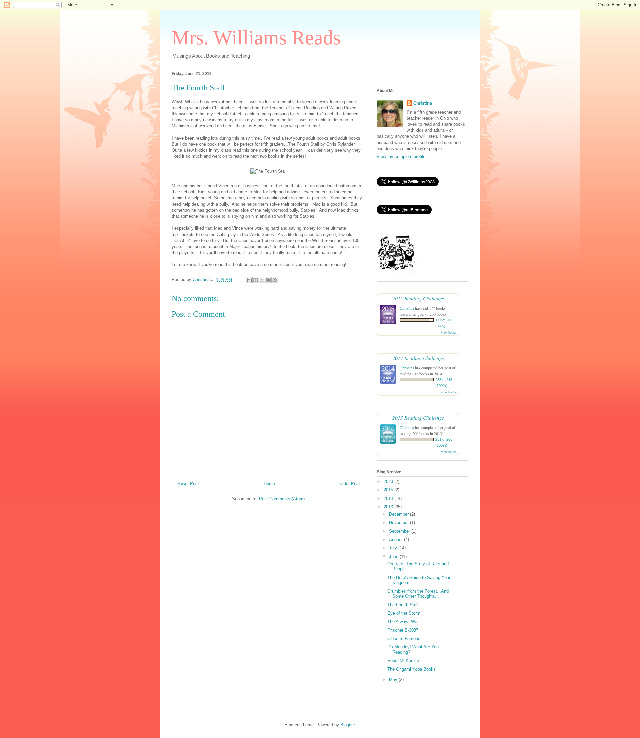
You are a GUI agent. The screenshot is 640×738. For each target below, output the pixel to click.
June (394, 556)
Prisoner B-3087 (402, 630)
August (396, 539)
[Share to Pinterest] (274, 280)
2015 (389, 489)
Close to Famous (403, 638)
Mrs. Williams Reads (256, 38)
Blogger (347, 724)
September (400, 531)
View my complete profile (401, 156)
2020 (389, 481)
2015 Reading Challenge (418, 298)
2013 (389, 506)
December (399, 514)
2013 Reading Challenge (418, 417)
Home (269, 483)
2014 (389, 498)
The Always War (403, 621)
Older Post (349, 483)
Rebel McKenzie (403, 660)
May (394, 679)
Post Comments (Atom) (282, 498)
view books (448, 332)
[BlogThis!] (255, 280)
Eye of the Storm (403, 613)
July (393, 547)
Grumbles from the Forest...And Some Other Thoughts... (418, 594)
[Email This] (249, 280)
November (399, 522)
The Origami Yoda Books (411, 669)
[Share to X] (262, 280)
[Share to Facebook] (268, 280)
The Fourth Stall (402, 604)
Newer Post (188, 483)
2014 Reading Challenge (418, 357)
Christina (422, 103)
